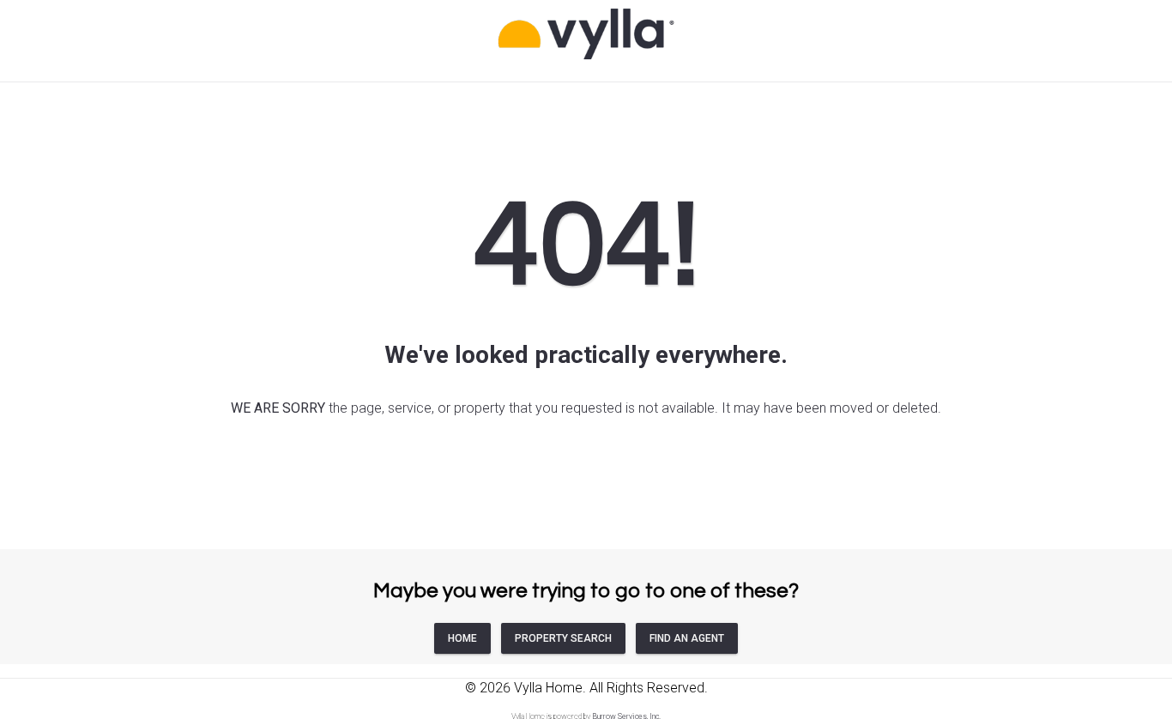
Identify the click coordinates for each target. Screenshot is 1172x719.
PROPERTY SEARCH (563, 638)
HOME (462, 638)
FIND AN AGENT (686, 638)
